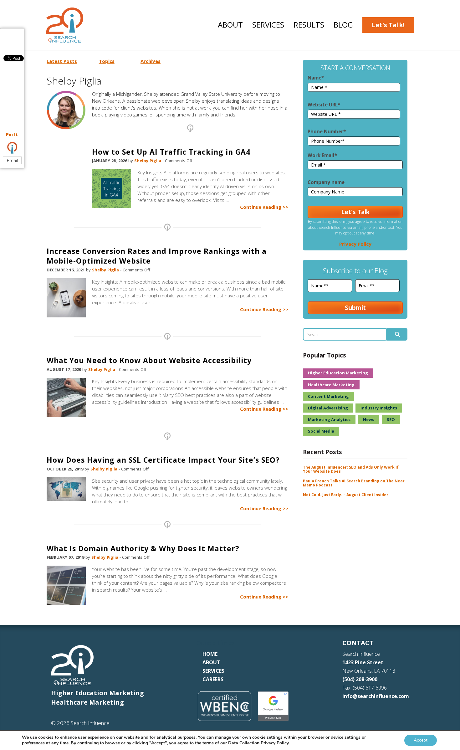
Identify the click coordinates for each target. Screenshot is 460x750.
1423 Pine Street (362, 662)
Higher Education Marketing (338, 373)
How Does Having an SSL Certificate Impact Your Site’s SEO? (163, 460)
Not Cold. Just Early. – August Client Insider (345, 494)
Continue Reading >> (264, 207)
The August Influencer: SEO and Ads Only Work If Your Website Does (351, 469)
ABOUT (211, 662)
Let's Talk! (388, 25)
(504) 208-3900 (359, 679)
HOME (209, 653)
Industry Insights (378, 408)
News (368, 419)
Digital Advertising (328, 408)
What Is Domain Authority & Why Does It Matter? (143, 548)
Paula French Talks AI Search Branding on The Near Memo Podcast (354, 483)
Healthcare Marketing (331, 385)
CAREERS (212, 679)
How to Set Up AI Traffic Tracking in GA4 (171, 152)
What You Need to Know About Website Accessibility (149, 360)
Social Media (321, 431)
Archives (151, 61)
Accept (420, 740)
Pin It (12, 134)
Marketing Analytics (329, 419)
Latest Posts (62, 61)
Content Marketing (328, 396)
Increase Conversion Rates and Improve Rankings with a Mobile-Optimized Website (157, 256)
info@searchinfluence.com (375, 696)
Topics (107, 61)
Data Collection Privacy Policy (258, 743)
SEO (391, 419)
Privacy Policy (355, 244)
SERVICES (213, 670)
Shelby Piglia (148, 160)
